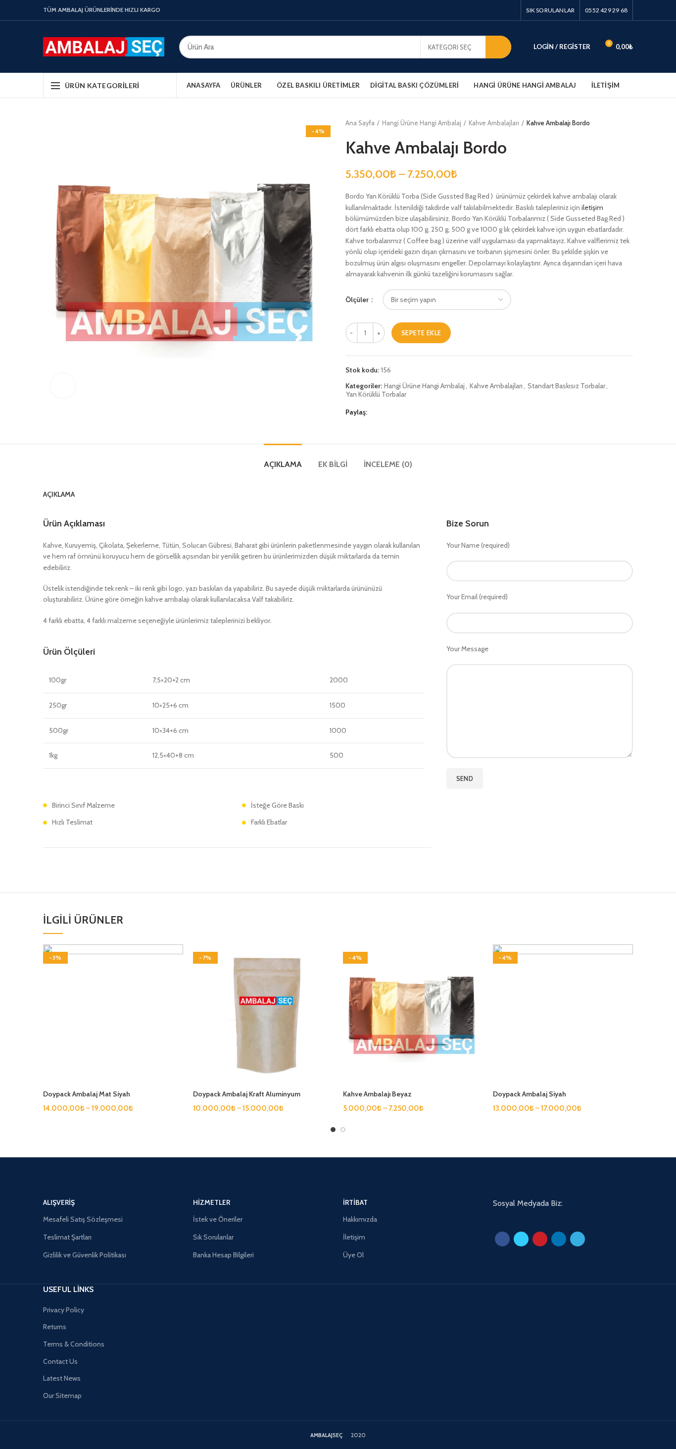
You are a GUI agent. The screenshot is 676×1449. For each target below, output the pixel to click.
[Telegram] (422, 412)
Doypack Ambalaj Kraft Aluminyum (246, 1093)
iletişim (592, 207)
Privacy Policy (63, 1309)
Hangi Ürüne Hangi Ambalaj (421, 123)
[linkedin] (411, 412)
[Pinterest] (510, 10)
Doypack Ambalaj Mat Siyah (86, 1093)
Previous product (608, 123)
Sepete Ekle (421, 333)
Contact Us (60, 1361)
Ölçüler (357, 299)
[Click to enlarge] (62, 385)
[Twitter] (487, 10)
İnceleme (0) (388, 464)
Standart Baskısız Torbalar (566, 386)
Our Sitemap (62, 1395)
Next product (628, 123)
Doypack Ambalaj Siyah (529, 1093)
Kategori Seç (449, 47)
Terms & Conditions (73, 1344)
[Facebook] (476, 10)
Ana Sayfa (360, 123)
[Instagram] (498, 10)
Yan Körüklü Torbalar (376, 394)
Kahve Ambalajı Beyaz (377, 1093)
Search (498, 47)
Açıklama (283, 464)
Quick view (175, 960)
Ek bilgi (332, 464)
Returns (54, 1326)
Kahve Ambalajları (494, 123)
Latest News (62, 1378)
